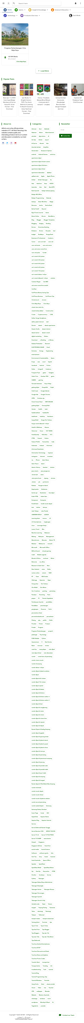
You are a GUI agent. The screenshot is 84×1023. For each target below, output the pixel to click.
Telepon (34, 915)
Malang (34, 536)
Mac (43, 529)
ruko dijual (52, 649)
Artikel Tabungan (43, 180)
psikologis (34, 634)
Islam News (45, 460)
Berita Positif (35, 209)
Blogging (34, 223)
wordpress (35, 1002)
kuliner (38, 507)
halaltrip (42, 416)
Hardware (50, 416)
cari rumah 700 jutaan (38, 271)
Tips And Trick (36, 929)
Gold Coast (35, 391)
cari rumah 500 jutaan (38, 263)
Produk (34, 627)
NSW (50, 573)
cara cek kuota (36, 245)
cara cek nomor (47, 245)
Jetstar (34, 482)
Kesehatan (43, 493)
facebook (34, 365)
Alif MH (22, 1015)
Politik (50, 620)
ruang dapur (42, 649)
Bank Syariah (35, 190)
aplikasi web (35, 176)
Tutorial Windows (37, 980)
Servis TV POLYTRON (47, 835)
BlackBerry (51, 216)
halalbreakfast (36, 412)
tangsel (34, 907)
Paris (48, 594)
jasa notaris (35, 471)
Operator (42, 580)
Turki (44, 969)
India (53, 442)
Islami (42, 463)
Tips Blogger (45, 929)
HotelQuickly (35, 434)
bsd (54, 231)
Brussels (48, 231)
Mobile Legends (41, 554)
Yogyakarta (35, 1006)
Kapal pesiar (35, 489)
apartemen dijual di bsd (38, 169)
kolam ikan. (44, 496)
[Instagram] (11, 142)
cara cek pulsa (36, 252)
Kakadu (34, 485)
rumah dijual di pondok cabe (40, 765)
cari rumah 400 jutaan (38, 260)
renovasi (39, 645)
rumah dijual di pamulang (39, 755)
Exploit (50, 362)
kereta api (34, 493)
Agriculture (42, 136)
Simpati (34, 842)
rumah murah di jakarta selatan (41, 798)
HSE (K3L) (44, 434)
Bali (45, 187)
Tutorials (46, 980)
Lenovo (45, 518)
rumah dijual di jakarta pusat (40, 744)
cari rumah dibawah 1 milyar (40, 278)
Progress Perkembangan (39, 631)
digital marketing (36, 336)
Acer (40, 129)
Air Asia (34, 140)
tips (51, 922)
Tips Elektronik (36, 940)
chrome (44, 300)
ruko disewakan (48, 653)
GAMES (34, 380)
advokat (34, 136)
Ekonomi (47, 343)
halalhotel (34, 416)
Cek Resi (34, 289)
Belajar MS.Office (37, 194)
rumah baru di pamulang (45, 656)
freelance (48, 369)
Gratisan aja (40, 398)
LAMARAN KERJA (36, 514)
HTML (33, 438)
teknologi (40, 911)
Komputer (43, 500)
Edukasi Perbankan (37, 343)
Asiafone (39, 183)
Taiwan (50, 904)
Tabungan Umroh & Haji (38, 900)
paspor (34, 598)
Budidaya (41, 234)
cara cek (50, 241)
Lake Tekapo (35, 511)
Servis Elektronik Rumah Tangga (41, 827)
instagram (34, 456)
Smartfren (48, 846)
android (34, 154)
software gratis (43, 853)
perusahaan (50, 616)
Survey (49, 875)
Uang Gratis (35, 984)
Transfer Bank (36, 962)
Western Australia (44, 995)
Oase (37, 576)
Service (34, 824)
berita (41, 205)
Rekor (33, 645)
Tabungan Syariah (37, 896)
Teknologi (48, 911)
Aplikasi (49, 172)
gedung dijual (35, 387)
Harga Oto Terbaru (46, 420)
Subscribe (66, 136)
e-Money (51, 340)
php (39, 620)
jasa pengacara (45, 471)
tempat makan (36, 918)
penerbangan (44, 605)
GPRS (33, 398)
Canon (33, 241)
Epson (52, 358)
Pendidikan (35, 605)
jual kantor (46, 482)
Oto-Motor (43, 587)
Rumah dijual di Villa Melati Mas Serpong (43, 784)
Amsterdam (35, 150)
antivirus (52, 154)
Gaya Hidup (47, 383)
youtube (43, 1006)
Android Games (43, 154)
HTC (51, 434)
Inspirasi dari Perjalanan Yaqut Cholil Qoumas (78, 100)
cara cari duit (42, 241)
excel (43, 362)
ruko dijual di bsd (36, 653)
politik (44, 620)
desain (40, 325)
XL (53, 1002)
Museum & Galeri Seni (38, 565)
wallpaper (39, 991)
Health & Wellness (37, 427)
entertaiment (35, 354)
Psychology (43, 634)
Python (44, 638)
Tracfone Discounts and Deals (40, 951)
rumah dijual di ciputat (38, 722)
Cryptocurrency (42, 314)
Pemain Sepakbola (47, 598)
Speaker (34, 864)
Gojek (52, 387)
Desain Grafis (36, 329)
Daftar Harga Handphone (39, 318)
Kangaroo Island (43, 485)
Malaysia (41, 536)
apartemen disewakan (38, 172)
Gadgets (51, 372)
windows (42, 998)
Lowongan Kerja (41, 525)
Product (47, 624)
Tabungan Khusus (49, 889)
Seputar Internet (46, 820)
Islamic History (36, 467)
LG (50, 518)
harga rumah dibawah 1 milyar (40, 423)
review (47, 645)
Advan (41, 132)
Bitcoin (44, 216)
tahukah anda (35, 904)
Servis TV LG (35, 835)
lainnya (45, 507)
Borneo (34, 227)
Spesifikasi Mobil (36, 867)
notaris (44, 573)
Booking (48, 223)
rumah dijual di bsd (37, 704)
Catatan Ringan (36, 281)
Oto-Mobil (34, 587)
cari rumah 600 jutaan (38, 267)
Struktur (34, 875)
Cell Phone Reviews (37, 296)
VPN (33, 991)
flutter (33, 369)
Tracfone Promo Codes (38, 958)
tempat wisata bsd (48, 918)
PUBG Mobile (35, 638)
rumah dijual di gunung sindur (40, 736)
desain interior (46, 329)
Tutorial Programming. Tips (39, 977)
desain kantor (35, 332)
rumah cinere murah (37, 660)
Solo (52, 853)
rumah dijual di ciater (38, 711)
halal (46, 409)
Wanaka (47, 991)
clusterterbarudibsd (37, 311)
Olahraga (34, 580)
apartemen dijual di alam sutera (41, 161)
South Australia (36, 860)
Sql (32, 871)
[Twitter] (7, 142)
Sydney (34, 878)
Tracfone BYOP (36, 947)
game (52, 376)
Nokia (49, 569)
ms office (42, 562)
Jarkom (52, 467)
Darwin (34, 325)
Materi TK (52, 540)
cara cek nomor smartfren (39, 249)
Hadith (40, 409)
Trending (45, 966)
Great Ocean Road (37, 402)
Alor (47, 143)
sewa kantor (47, 838)
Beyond (44, 209)
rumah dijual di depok (38, 725)
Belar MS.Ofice (42, 201)
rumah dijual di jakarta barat (40, 740)
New (48, 565)
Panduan (34, 594)
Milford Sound (36, 551)
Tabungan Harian (36, 889)
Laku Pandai (44, 511)
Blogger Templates (49, 220)
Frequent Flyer (36, 372)
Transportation (36, 966)
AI (48, 136)
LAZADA (46, 514)
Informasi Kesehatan (38, 449)
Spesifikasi (42, 864)
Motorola (34, 562)
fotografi (40, 369)
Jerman (53, 478)
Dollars (46, 336)
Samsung (48, 806)
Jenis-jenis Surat (36, 478)
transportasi (45, 962)
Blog (33, 220)
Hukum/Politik (36, 442)
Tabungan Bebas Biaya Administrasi (42, 882)
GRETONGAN (49, 402)
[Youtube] (15, 142)
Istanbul (45, 467)
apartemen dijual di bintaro (39, 165)
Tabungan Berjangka (37, 886)
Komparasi (35, 500)
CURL (51, 314)
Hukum (46, 438)
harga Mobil (35, 420)
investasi (50, 456)
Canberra (50, 238)
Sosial (46, 856)
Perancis (43, 609)
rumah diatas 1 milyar (38, 667)
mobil (33, 554)
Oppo (49, 580)
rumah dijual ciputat (37, 685)
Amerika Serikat (36, 147)
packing (44, 591)
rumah (33, 656)
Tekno (33, 911)
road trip (34, 649)
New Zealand (35, 569)
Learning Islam (36, 518)
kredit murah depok (46, 503)
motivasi (45, 558)
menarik (50, 543)
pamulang (52, 591)
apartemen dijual (36, 158)
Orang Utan (35, 584)
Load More (45, 71)
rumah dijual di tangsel (38, 780)
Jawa (42, 474)
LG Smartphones (36, 522)
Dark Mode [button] (76, 15)
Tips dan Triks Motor (48, 937)
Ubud (42, 984)
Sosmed (52, 856)
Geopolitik (45, 387)
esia (38, 362)
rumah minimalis (36, 787)
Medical (34, 543)
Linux (33, 525)
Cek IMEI (45, 281)
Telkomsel (41, 915)
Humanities (45, 442)
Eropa (33, 362)
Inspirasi (50, 453)
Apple (42, 176)
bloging (41, 223)
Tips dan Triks (35, 937)
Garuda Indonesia (37, 383)
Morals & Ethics (36, 558)
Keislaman (44, 489)
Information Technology (38, 453)
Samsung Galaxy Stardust (39, 809)
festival (42, 365)
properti (50, 631)
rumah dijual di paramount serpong (42, 758)
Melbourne (42, 543)
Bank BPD (52, 187)
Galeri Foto (35, 376)
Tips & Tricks (44, 926)
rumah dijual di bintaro (38, 693)
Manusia (44, 540)
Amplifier (46, 147)
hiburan (47, 427)
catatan (53, 278)
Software (34, 853)
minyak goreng (46, 551)
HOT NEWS (49, 431)
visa (45, 987)
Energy (41, 351)
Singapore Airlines (37, 846)
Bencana (34, 205)
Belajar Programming (38, 198)
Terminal (44, 922)
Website (34, 995)
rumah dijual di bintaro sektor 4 (41, 696)
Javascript (35, 474)
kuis (33, 507)
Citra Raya (46, 303)
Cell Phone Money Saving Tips (40, 292)
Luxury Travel (35, 529)
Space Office (47, 860)
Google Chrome (45, 394)
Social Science (45, 849)
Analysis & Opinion (46, 150)
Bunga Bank (49, 234)
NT (32, 576)
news (43, 569)
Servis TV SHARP (36, 838)
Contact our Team (66, 1015)
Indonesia (34, 445)
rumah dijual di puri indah (39, 773)
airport (47, 140)
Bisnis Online (35, 216)
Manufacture (35, 540)
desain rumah (46, 332)
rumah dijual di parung (38, 762)
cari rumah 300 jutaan (38, 256)
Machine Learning (37, 533)
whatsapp (34, 998)
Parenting (42, 594)
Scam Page (35, 813)
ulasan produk (51, 984)
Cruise (33, 314)
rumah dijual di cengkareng (39, 707)
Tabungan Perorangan (38, 893)
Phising (34, 620)
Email (48, 347)
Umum (33, 987)
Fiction (49, 365)
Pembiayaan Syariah (37, 602)
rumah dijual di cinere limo (39, 718)
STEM (53, 871)
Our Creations (36, 591)
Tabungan (41, 878)
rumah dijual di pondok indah (40, 769)
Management (50, 536)
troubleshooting (36, 969)
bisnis (47, 212)
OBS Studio (44, 576)
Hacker (34, 409)
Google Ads (35, 394)
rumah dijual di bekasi (38, 689)
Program (40, 627)
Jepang (46, 478)
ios (32, 460)
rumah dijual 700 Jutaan (39, 682)
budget (34, 234)
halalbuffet (46, 412)
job (39, 482)
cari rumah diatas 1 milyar (39, 274)
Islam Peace (35, 463)
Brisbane (34, 231)
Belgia (51, 201)
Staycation (46, 871)
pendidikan (49, 602)
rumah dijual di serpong (38, 776)
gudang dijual (35, 405)
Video (39, 987)
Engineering (49, 351)
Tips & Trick (35, 926)
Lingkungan (47, 522)
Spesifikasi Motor (49, 867)
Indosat (42, 445)
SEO (48, 813)
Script (42, 813)
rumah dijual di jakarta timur (40, 747)
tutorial (51, 969)
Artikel (33, 180)
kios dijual (51, 493)
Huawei (39, 438)
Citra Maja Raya (21, 61)
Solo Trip (34, 856)
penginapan (35, 609)
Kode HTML (35, 496)
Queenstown (35, 642)
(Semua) (34, 129)
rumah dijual (35, 674)
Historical (34, 431)
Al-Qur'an (34, 143)
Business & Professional (38, 238)
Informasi (49, 445)
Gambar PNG (44, 376)
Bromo (41, 231)
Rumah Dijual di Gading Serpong (41, 729)
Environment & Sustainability (40, 358)
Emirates (34, 351)
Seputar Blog (35, 820)
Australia (34, 187)
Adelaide (46, 129)
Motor (52, 558)
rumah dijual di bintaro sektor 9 (41, 700)
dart (47, 322)
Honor (41, 431)
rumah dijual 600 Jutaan (39, 678)
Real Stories (48, 642)
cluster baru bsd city (38, 307)
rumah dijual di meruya (38, 751)
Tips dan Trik (45, 933)
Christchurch (35, 300)
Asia (33, 183)
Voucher (51, 987)
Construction (49, 311)
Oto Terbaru (44, 584)
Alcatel (42, 143)
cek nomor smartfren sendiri (40, 285)
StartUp (38, 871)
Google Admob (45, 391)
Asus (45, 183)
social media (35, 849)
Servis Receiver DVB (37, 831)
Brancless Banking (43, 227)
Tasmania (52, 907)
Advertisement (49, 132)
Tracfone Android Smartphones (41, 944)
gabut (44, 372)
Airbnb (40, 140)
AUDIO (51, 183)
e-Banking (43, 340)
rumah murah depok (37, 791)
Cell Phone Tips (49, 296)
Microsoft (34, 547)
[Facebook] (3, 142)
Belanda (48, 198)
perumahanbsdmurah (38, 616)
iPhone (38, 460)
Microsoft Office (44, 547)
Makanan (47, 533)
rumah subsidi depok (37, 806)
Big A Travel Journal (37, 212)
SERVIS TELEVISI (50, 831)
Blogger (39, 220)
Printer (41, 624)
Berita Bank (48, 205)
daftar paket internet (38, 322)
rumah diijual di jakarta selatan (40, 671)
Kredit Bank (35, 503)
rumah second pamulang (39, 802)
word (49, 998)
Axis (40, 187)
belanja (34, 201)
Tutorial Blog (35, 973)
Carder (45, 252)
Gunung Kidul (46, 405)
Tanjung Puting (42, 907)
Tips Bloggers (35, 933)
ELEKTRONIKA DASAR (38, 347)
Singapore (41, 842)
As (51, 180)
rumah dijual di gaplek (38, 733)
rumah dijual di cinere (38, 715)
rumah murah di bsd (37, 795)
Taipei (43, 904)
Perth (50, 609)
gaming (41, 380)
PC (39, 598)
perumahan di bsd (37, 613)
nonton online (35, 573)
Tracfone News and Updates (40, 955)
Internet (42, 456)
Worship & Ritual (45, 1002)
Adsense (34, 132)
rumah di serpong (37, 664)
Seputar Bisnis (44, 816)
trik (51, 966)
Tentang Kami (36, 922)
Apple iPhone (50, 176)
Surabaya (41, 875)
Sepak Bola (35, 816)
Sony (40, 856)
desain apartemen (50, 325)
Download (34, 340)
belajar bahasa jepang (48, 190)
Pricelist (34, 624)
